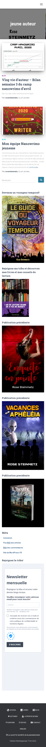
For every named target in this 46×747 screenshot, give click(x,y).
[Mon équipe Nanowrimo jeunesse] (23, 121)
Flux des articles (12, 543)
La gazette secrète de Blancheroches (24, 735)
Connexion (7, 538)
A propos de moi (31, 716)
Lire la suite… (34, 167)
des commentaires (13, 548)
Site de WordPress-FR (12, 553)
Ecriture (11, 722)
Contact (36, 722)
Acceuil (13, 710)
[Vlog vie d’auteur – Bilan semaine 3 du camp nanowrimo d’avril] (23, 57)
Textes (23, 722)
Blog (4, 76)
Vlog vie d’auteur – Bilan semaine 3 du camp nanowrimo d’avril (21, 84)
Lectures (13, 716)
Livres (25, 710)
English (23, 729)
